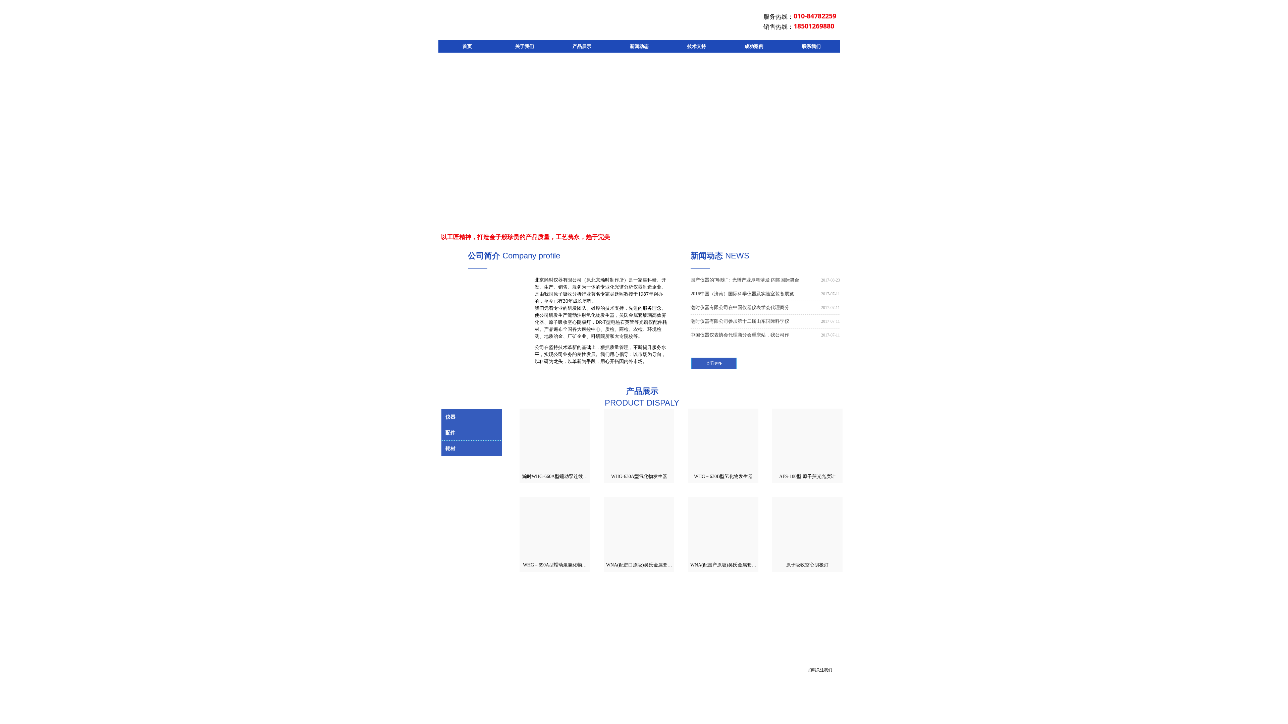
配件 (471, 432)
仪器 (471, 417)
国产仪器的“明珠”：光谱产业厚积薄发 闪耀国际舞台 (745, 280)
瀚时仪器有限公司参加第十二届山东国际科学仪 (740, 321)
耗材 (471, 448)
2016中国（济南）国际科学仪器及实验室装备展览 (742, 293)
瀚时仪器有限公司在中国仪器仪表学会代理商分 (740, 307)
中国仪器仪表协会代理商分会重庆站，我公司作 (740, 335)
